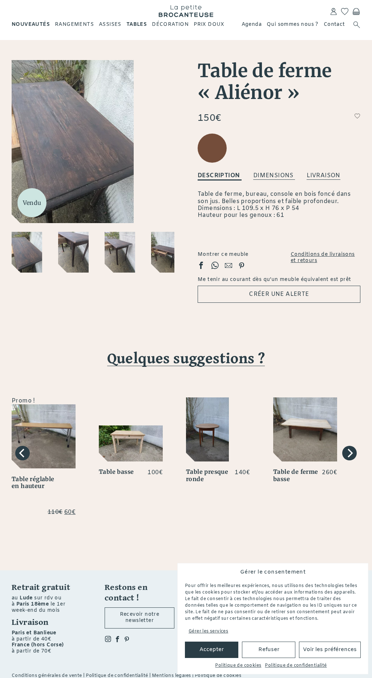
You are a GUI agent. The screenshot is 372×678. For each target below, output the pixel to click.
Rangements (74, 24)
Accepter (211, 649)
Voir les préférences (330, 649)
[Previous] (22, 453)
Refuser (268, 649)
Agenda (252, 24)
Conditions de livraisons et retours (323, 258)
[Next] (349, 453)
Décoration (170, 24)
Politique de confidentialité (296, 666)
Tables (136, 24)
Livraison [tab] (323, 175)
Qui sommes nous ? (293, 24)
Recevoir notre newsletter (139, 617)
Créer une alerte (279, 294)
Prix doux (209, 24)
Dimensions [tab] (274, 175)
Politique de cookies (238, 666)
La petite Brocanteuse (186, 11)
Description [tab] (220, 175)
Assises (110, 24)
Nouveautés (31, 24)
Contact (334, 24)
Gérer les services (208, 631)
